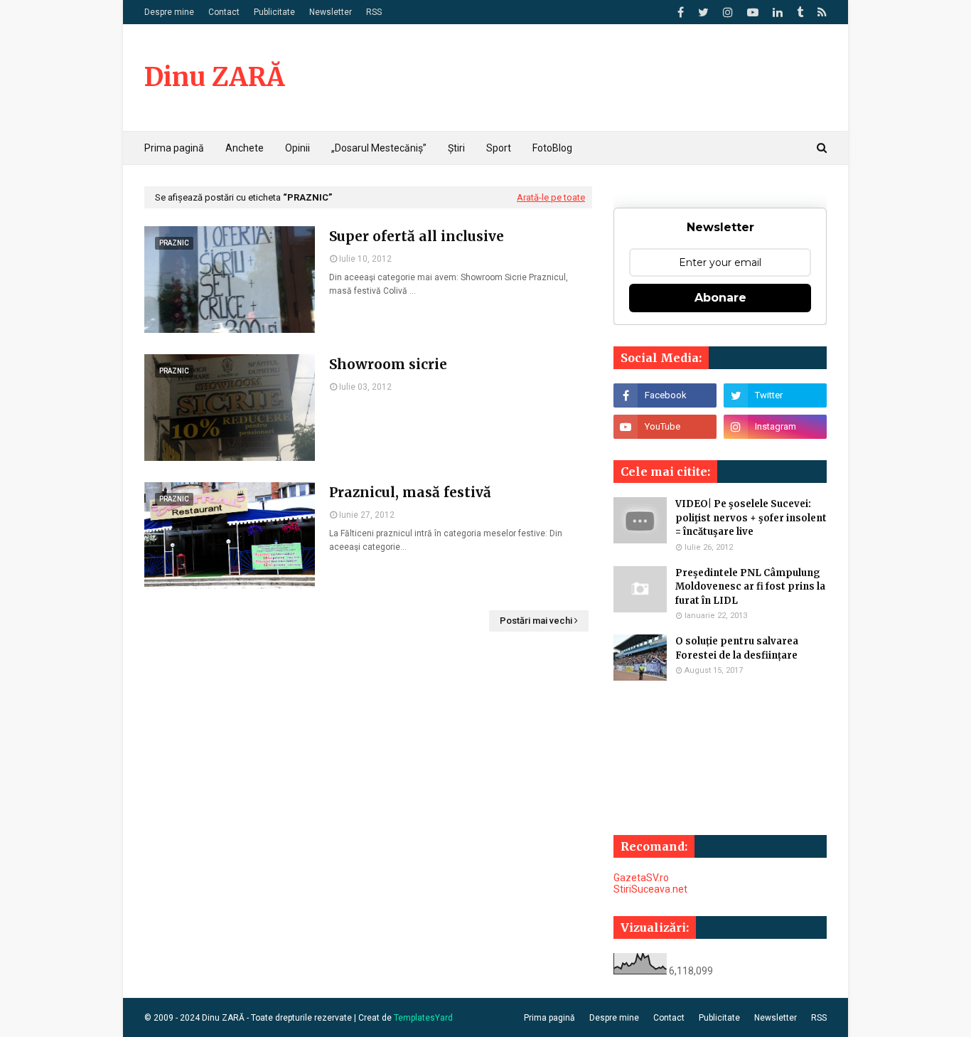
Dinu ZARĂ (214, 77)
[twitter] (703, 12)
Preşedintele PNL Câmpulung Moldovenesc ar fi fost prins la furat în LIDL (750, 587)
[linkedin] (777, 12)
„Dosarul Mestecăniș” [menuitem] (379, 148)
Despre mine (169, 12)
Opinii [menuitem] (297, 148)
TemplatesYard (423, 1018)
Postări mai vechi (536, 620)
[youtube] (753, 12)
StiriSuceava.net (650, 889)
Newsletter (330, 12)
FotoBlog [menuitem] (552, 148)
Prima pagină (549, 1018)
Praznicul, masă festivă (410, 492)
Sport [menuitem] (498, 148)
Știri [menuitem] (456, 148)
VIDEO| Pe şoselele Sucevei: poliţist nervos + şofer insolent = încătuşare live (751, 518)
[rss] (820, 12)
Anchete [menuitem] (244, 148)
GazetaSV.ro (641, 877)
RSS (374, 12)
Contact (224, 12)
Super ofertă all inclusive (416, 236)
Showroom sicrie (388, 364)
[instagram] (727, 12)
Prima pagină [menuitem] (174, 148)
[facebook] (680, 12)
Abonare (720, 297)
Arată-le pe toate (551, 197)
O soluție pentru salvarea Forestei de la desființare (736, 648)
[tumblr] (800, 12)
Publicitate (274, 12)
